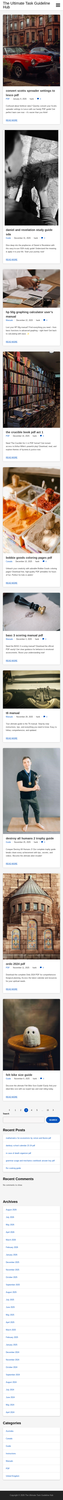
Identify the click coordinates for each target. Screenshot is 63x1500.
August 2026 (11, 1210)
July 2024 (10, 1390)
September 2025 (13, 1285)
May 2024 (10, 1405)
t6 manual (13, 713)
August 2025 (11, 1292)
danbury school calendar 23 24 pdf (20, 1145)
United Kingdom (12, 1476)
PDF (8, 99)
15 (48, 1110)
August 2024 (11, 1382)
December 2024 (12, 1352)
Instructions (11, 1453)
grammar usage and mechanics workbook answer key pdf (30, 1161)
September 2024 (13, 1375)
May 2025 (10, 1315)
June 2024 (10, 1397)
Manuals (9, 320)
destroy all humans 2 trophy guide (30, 838)
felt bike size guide (19, 1074)
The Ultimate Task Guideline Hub (26, 5)
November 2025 (12, 1270)
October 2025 (11, 1277)
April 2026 (10, 1232)
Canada (9, 561)
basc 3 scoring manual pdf (24, 635)
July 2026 (10, 1217)
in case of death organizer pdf (18, 1153)
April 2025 (10, 1322)
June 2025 (10, 1307)
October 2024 (11, 1367)
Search (6, 1114)
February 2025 (12, 1337)
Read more (11, 120)
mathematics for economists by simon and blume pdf (28, 1138)
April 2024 (10, 1412)
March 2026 (11, 1240)
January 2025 (11, 1345)
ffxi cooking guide (13, 1168)
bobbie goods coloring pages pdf (29, 557)
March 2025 (11, 1330)
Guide (8, 238)
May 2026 (10, 1225)
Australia (9, 1431)
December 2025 (12, 1262)
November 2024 (12, 1360)
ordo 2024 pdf (15, 964)
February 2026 (12, 1247)
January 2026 (11, 1255)
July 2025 (10, 1300)
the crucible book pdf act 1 (24, 432)
